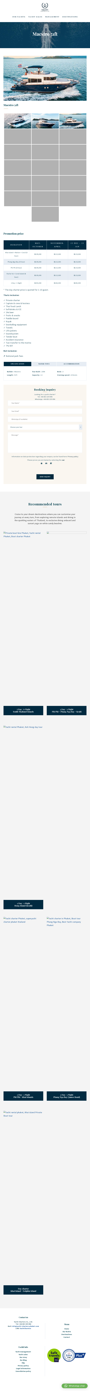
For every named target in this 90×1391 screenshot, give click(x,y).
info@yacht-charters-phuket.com (25, 1326)
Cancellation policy (23, 1371)
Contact (67, 1337)
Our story (23, 1357)
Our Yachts (67, 1332)
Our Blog (23, 1360)
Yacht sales (23, 1355)
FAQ (23, 1363)
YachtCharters (25, 1328)
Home (66, 1329)
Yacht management (23, 1352)
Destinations (67, 1334)
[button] (75, 1386)
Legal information (23, 1368)
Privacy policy (73, 456)
